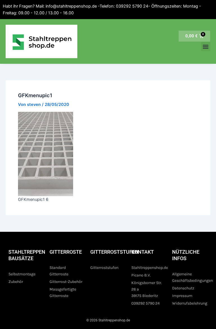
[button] (205, 46)
